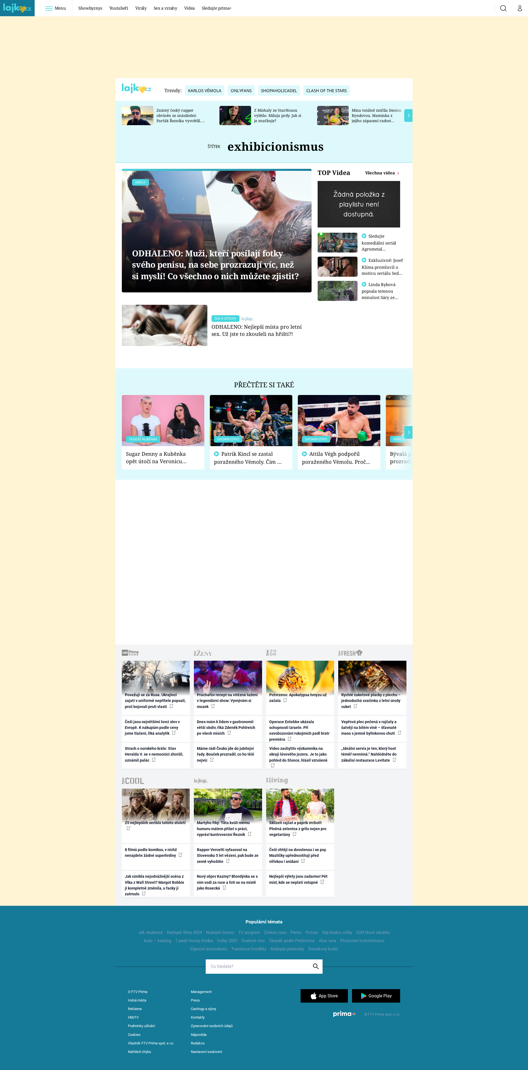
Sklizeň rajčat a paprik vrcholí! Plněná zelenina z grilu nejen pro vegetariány (297, 829)
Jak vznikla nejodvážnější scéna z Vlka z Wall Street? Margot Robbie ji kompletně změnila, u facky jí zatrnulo (154, 885)
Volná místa (137, 1000)
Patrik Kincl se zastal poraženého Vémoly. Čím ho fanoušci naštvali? (249, 457)
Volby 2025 (227, 940)
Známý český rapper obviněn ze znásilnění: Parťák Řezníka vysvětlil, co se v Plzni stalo (181, 118)
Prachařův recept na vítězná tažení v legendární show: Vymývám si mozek (227, 701)
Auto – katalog (157, 940)
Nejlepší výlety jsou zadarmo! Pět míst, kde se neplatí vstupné (298, 879)
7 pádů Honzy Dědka (194, 940)
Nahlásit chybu (139, 1052)
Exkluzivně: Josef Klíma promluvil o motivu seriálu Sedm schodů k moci (382, 269)
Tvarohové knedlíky (248, 948)
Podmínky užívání (141, 1026)
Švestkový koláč (323, 948)
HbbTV (133, 1017)
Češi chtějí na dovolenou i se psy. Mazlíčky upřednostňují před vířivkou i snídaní (298, 855)
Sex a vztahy (165, 8)
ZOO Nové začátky (373, 932)
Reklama (135, 1009)
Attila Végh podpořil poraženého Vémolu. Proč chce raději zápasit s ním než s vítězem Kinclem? (334, 457)
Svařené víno (253, 940)
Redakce (198, 1043)
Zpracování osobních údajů (212, 1026)
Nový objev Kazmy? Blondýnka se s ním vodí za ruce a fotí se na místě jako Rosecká (227, 882)
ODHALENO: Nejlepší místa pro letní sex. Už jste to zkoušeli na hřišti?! (256, 330)
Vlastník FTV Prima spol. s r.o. (151, 1043)
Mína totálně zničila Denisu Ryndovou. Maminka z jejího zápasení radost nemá (376, 118)
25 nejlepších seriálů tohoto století (155, 823)
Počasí (312, 932)
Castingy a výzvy (203, 1009)
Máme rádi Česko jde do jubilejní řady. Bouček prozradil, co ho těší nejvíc (225, 754)
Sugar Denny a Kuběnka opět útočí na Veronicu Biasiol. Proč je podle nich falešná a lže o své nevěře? (158, 457)
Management (201, 992)
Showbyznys (90, 8)
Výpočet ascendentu (208, 948)
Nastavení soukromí (206, 1052)
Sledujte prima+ (217, 8)
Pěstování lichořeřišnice (362, 940)
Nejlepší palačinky (287, 948)
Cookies (134, 1035)
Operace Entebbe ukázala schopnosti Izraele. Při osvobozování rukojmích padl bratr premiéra (299, 731)
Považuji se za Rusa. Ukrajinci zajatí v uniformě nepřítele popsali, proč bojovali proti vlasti (155, 701)
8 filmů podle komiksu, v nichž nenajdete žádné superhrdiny (151, 852)
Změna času (275, 932)
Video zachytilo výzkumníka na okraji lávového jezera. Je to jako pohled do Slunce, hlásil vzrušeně (298, 754)
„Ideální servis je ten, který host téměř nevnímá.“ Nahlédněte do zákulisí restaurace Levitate (369, 754)
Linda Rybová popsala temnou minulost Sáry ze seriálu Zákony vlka (381, 294)
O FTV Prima (137, 992)
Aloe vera (327, 940)
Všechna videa (380, 172)
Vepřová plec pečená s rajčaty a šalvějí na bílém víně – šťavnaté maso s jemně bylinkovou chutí (369, 728)
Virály (141, 8)
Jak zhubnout (150, 932)
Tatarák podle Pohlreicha (292, 940)
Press (195, 1000)
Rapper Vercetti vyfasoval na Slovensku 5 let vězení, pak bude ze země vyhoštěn (227, 855)
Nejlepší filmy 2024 (184, 932)
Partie (296, 932)
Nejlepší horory (220, 932)
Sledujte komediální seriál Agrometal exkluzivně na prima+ (379, 248)
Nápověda (199, 1035)
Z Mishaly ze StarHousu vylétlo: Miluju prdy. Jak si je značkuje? (277, 115)
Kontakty (198, 1017)
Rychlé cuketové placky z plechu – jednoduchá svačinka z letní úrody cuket (371, 701)
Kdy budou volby (337, 932)
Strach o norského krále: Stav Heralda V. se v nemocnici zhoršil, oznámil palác (154, 754)
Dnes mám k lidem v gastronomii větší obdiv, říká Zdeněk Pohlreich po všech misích (226, 728)
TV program (249, 932)
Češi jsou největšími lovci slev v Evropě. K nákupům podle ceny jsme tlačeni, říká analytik (152, 728)
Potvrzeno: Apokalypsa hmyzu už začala (298, 698)
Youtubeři (118, 8)
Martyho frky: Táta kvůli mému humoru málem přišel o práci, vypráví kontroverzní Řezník (223, 829)
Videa (189, 8)
